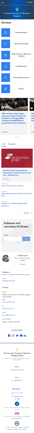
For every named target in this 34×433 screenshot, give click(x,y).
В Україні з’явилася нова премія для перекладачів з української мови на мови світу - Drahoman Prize (17, 173)
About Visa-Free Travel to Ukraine (12, 186)
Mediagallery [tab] (12, 144)
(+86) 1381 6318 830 (8, 281)
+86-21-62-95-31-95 (8, 302)
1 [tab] (15, 137)
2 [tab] (16, 137)
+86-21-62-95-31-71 (8, 309)
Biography (22, 264)
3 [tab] (18, 137)
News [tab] (4, 144)
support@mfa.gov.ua (17, 418)
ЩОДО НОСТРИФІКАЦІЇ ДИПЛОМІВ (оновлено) (14, 205)
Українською (18, 396)
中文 (18, 399)
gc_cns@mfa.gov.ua (8, 315)
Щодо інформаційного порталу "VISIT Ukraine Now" (16, 195)
